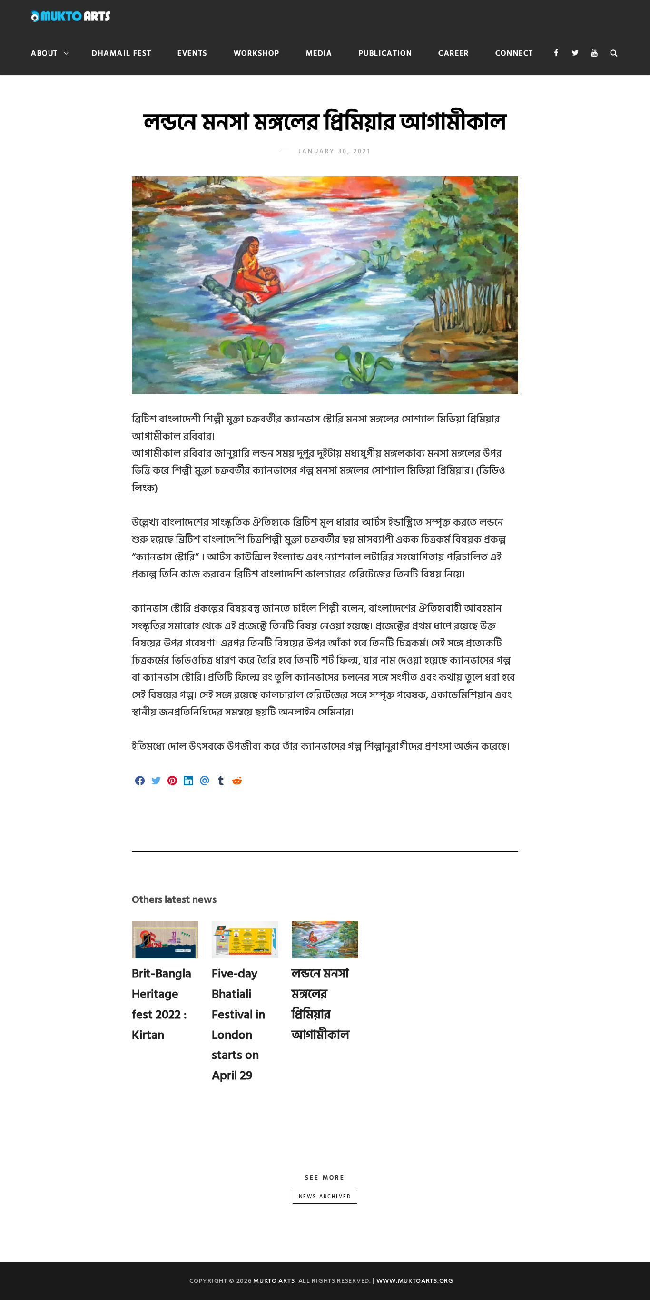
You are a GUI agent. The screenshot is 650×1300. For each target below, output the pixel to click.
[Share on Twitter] (156, 782)
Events (192, 53)
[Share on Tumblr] (221, 782)
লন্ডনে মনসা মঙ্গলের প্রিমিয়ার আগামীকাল (320, 1004)
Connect (514, 53)
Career (453, 53)
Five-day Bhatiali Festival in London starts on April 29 (238, 1024)
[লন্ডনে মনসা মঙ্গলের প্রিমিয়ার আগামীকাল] (325, 939)
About (44, 53)
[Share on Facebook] (140, 782)
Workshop (257, 53)
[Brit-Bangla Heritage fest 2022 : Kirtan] (165, 939)
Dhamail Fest (121, 53)
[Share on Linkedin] (188, 782)
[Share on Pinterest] (172, 782)
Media (319, 53)
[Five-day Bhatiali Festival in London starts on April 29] (245, 939)
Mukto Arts (274, 1280)
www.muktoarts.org (414, 1280)
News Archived (325, 1196)
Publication (386, 53)
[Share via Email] (204, 782)
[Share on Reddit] (237, 782)
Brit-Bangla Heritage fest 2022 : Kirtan (161, 1004)
